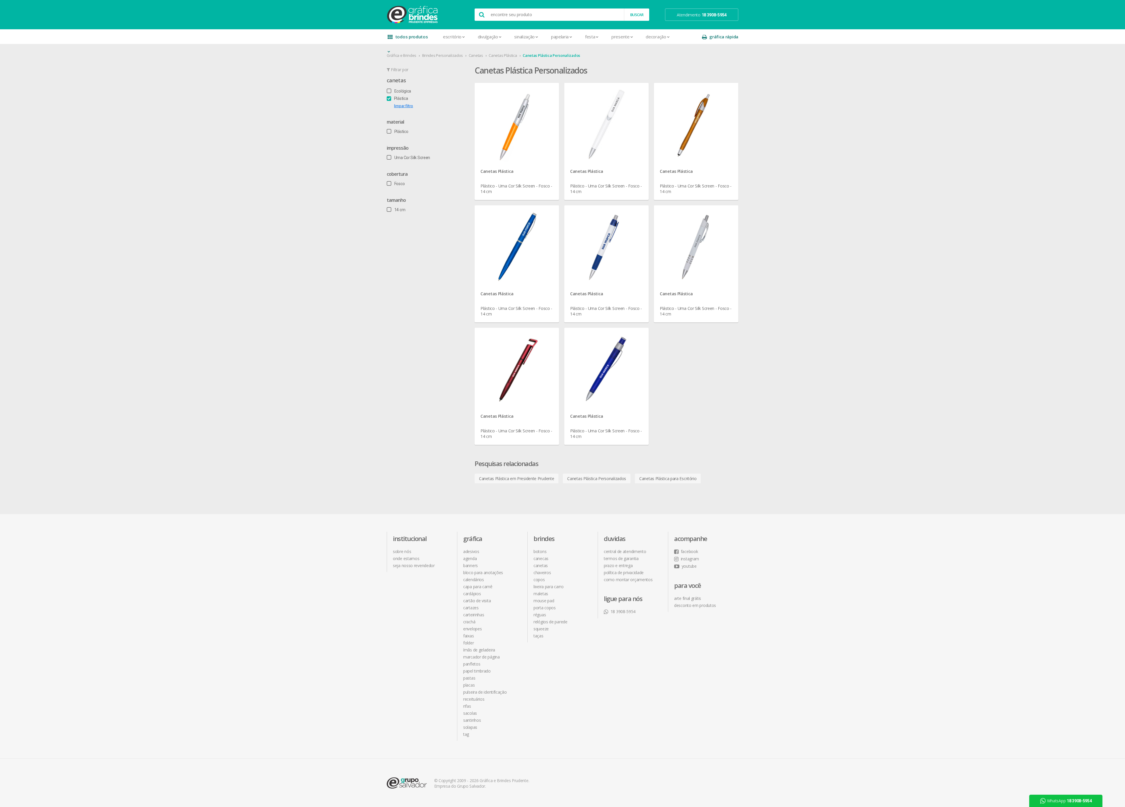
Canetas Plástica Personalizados (551, 55)
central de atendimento (625, 551)
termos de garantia (621, 558)
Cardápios (472, 593)
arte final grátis (687, 598)
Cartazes (471, 607)
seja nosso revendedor (414, 565)
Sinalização (524, 37)
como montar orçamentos (628, 579)
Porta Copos (544, 607)
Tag (466, 734)
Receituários (473, 699)
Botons (539, 551)
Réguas (539, 614)
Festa (590, 37)
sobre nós (402, 551)
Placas (469, 685)
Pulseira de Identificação (485, 692)
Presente (620, 37)
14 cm (399, 209)
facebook (689, 551)
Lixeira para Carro (548, 586)
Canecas (540, 558)
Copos (539, 579)
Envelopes (472, 629)
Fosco (399, 183)
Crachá (469, 622)
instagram (690, 559)
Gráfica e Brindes (401, 55)
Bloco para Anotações (483, 572)
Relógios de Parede (550, 622)
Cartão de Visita (477, 600)
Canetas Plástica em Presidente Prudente (516, 478)
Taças (538, 636)
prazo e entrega (618, 565)
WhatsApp (1069, 733)
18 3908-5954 (623, 611)
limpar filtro (403, 106)
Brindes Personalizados (442, 55)
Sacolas (470, 713)
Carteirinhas (473, 614)
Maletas (540, 593)
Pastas (469, 678)
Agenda (470, 558)
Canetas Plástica (503, 55)
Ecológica (402, 91)
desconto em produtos (695, 605)
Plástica (401, 98)
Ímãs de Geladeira (479, 650)
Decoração (656, 37)
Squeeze (541, 629)
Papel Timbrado (477, 671)
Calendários (473, 579)
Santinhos (472, 720)
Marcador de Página (481, 657)
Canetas (476, 55)
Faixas (468, 636)
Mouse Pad (543, 600)
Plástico (401, 131)
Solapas (470, 727)
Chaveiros (542, 572)
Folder (468, 643)
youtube (689, 566)
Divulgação (488, 37)
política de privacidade (624, 572)
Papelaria (560, 37)
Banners (470, 565)
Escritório (452, 37)
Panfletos (471, 664)
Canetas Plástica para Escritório (667, 478)
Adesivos (471, 551)
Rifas (467, 706)
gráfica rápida (723, 37)
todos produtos (411, 37)
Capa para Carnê (477, 586)
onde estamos (406, 558)
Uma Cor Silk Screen (412, 157)
